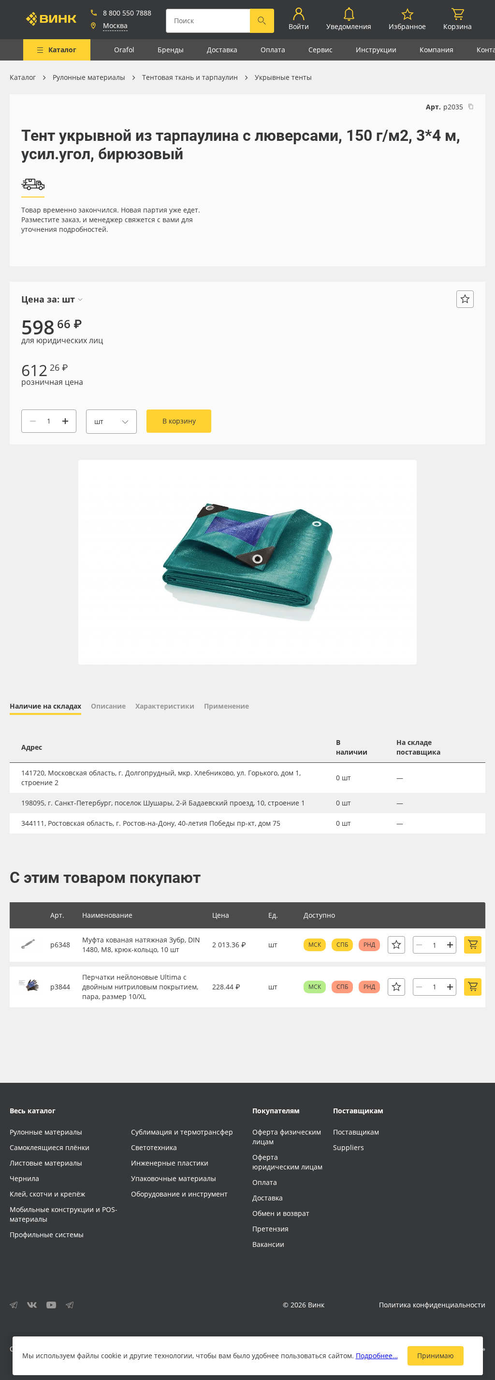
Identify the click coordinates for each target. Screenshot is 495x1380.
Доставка (222, 49)
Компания (436, 49)
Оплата (273, 49)
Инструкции (376, 49)
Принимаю (435, 1355)
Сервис (320, 49)
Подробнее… (377, 1355)
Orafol (124, 49)
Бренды (171, 49)
